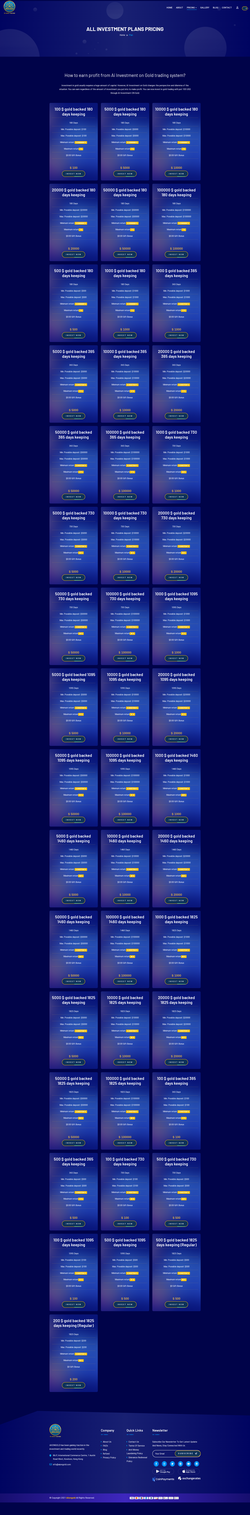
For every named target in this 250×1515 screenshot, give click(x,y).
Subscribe (186, 1453)
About (179, 7)
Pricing (191, 7)
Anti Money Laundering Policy (135, 1452)
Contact (227, 7)
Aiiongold (71, 1498)
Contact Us (133, 1442)
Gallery (204, 7)
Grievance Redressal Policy (137, 1459)
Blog (215, 7)
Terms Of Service (136, 1445)
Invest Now (73, 174)
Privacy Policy (109, 1457)
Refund (106, 1453)
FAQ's (105, 1445)
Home (169, 7)
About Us (106, 1442)
